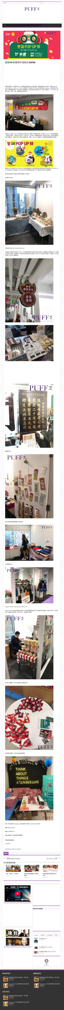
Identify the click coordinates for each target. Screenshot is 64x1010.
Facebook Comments (16, 849)
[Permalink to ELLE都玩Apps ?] (36, 941)
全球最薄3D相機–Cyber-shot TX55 (47, 951)
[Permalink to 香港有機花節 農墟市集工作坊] (50, 868)
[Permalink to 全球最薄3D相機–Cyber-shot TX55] (36, 952)
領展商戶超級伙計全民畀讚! (13, 858)
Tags (56, 935)
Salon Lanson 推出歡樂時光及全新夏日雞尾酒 (19, 984)
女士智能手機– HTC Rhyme (45, 947)
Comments (49, 935)
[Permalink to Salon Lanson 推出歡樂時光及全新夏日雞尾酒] (5, 985)
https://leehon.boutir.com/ (18, 248)
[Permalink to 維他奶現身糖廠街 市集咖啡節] (31, 868)
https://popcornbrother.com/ (20, 606)
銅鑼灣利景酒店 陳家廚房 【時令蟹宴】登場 (18, 978)
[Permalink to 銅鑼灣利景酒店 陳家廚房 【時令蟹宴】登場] (5, 979)
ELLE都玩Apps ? (43, 938)
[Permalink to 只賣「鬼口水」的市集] (13, 868)
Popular (36, 935)
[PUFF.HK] (32, 10)
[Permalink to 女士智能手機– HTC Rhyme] (36, 948)
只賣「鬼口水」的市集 (51, 858)
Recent (42, 935)
